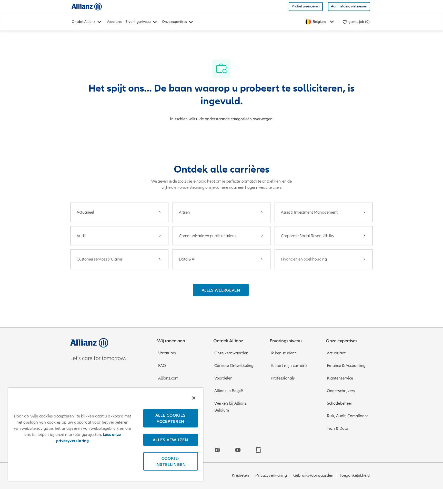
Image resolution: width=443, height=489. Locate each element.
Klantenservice (340, 378)
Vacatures (114, 21)
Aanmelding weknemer (349, 6)
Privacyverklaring (271, 475)
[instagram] (217, 450)
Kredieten (240, 475)
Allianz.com (168, 378)
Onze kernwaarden (231, 353)
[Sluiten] (193, 398)
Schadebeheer (339, 403)
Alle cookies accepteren (170, 418)
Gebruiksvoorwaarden (313, 475)
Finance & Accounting (346, 365)
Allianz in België (228, 390)
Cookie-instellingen (170, 461)
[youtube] (238, 450)
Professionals (283, 378)
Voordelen (223, 378)
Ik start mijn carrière (289, 365)
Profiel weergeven (306, 6)
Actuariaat (336, 353)
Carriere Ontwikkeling (234, 365)
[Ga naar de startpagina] (86, 6)
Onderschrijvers (341, 390)
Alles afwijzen (170, 439)
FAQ (162, 365)
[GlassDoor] (258, 450)
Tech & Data (337, 428)
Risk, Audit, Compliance (347, 415)
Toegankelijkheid (355, 475)
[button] (221, 290)
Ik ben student (283, 353)
